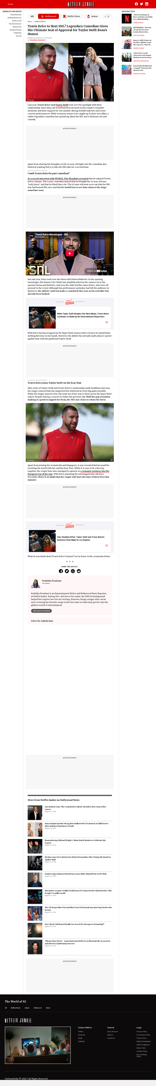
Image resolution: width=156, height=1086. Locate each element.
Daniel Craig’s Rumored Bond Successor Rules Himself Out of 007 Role (76, 874)
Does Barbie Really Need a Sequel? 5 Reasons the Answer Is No (142, 68)
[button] (112, 100)
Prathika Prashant (38, 40)
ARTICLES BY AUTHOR (41, 611)
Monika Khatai (138, 22)
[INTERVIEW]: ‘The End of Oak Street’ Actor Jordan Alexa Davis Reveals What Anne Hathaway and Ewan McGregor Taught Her (142, 30)
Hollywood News (40, 21)
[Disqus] (70, 722)
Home (10, 4)
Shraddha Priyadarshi (141, 61)
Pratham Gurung (139, 74)
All (32, 16)
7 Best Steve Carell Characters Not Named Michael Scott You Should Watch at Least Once (143, 55)
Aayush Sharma (138, 35)
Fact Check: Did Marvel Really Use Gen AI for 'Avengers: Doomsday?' (74, 924)
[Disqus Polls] (70, 656)
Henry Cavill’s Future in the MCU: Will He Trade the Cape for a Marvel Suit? (142, 42)
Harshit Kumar (138, 48)
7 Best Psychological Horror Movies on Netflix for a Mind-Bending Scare (142, 17)
